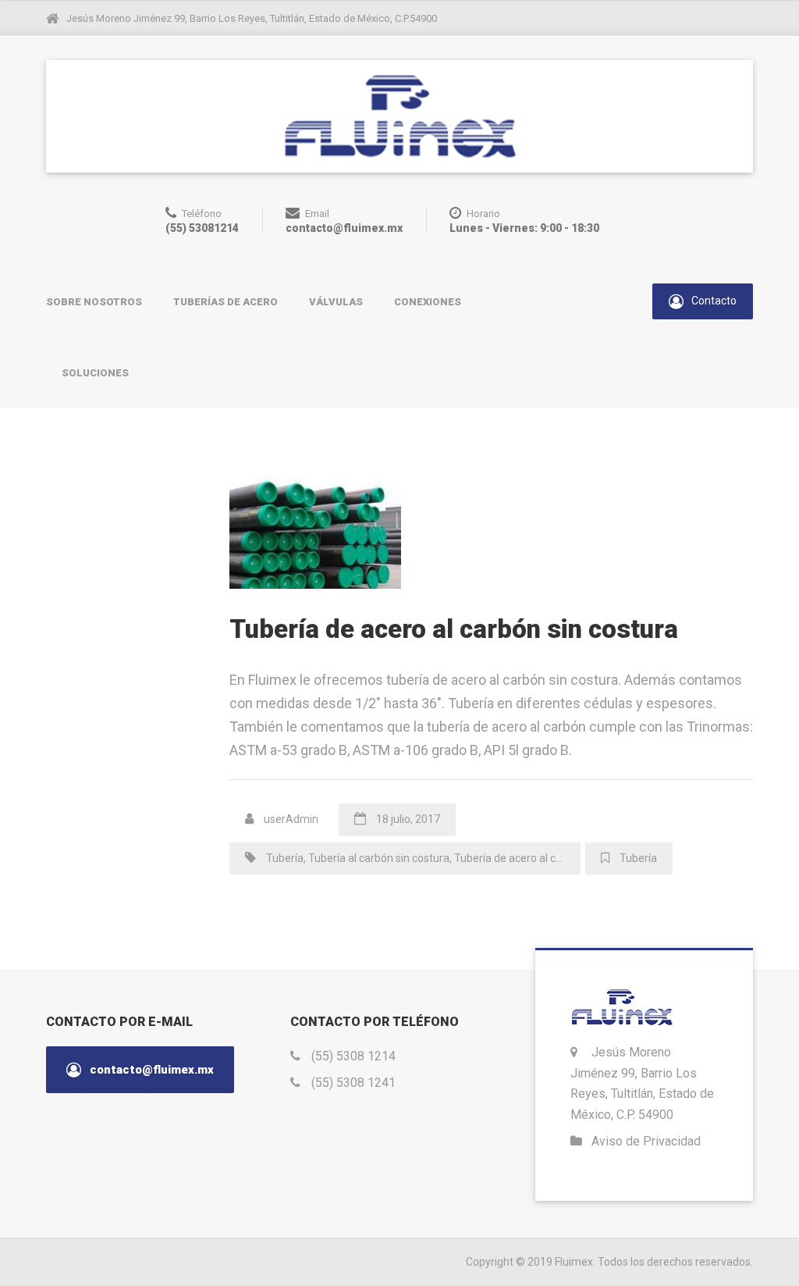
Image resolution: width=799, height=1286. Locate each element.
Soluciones (95, 373)
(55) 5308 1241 (353, 1082)
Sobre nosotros (94, 302)
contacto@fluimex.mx (150, 1070)
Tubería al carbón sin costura (378, 858)
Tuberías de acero (225, 302)
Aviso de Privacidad (646, 1141)
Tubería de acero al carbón (519, 858)
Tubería (285, 858)
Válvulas (336, 302)
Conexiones (427, 302)
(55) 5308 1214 (353, 1056)
